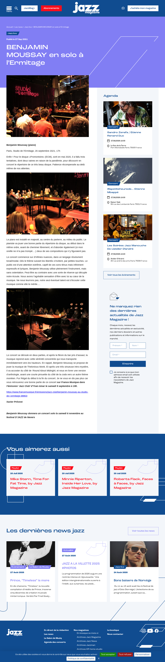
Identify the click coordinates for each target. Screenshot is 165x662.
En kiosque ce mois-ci (87, 633)
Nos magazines (81, 630)
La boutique (113, 630)
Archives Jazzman (86, 645)
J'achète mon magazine (143, 8)
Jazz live (28, 27)
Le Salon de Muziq (53, 638)
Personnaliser (142, 654)
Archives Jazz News (87, 641)
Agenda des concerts (55, 642)
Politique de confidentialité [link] (81, 659)
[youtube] (150, 632)
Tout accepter (108, 654)
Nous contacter (115, 634)
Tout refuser (125, 654)
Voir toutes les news (143, 531)
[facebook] (157, 632)
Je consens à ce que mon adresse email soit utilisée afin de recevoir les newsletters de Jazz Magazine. (127, 377)
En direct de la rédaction (56, 630)
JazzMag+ (29, 8)
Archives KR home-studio (89, 649)
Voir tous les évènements (121, 275)
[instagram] (144, 632)
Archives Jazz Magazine (89, 637)
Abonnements (51, 8)
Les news (19, 27)
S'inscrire (127, 364)
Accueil (9, 27)
